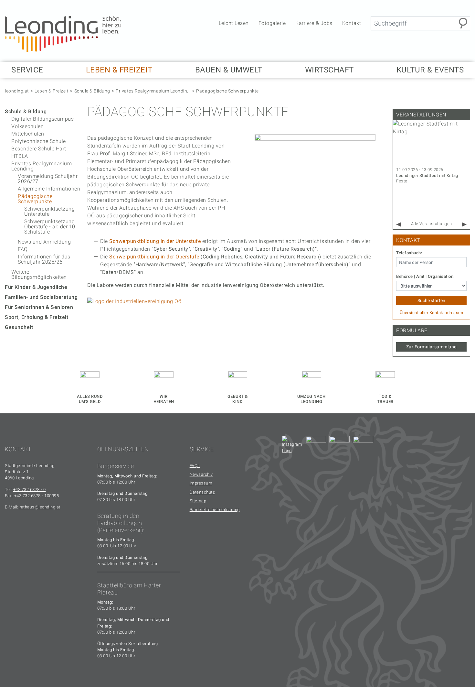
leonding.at (17, 90)
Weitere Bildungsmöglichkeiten (39, 274)
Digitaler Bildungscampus (42, 119)
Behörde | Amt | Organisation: (425, 276)
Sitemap (198, 500)
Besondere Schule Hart (38, 149)
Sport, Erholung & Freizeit (36, 317)
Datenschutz (202, 492)
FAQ (23, 249)
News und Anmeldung (44, 242)
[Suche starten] (463, 23)
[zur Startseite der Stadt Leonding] (63, 34)
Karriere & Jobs (313, 23)
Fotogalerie (272, 23)
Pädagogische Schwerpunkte (227, 90)
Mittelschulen (27, 134)
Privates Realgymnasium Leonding (41, 166)
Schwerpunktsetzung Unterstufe (49, 211)
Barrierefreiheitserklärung (215, 509)
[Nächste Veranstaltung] (464, 224)
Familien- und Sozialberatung (41, 297)
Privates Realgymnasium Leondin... (153, 90)
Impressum (201, 483)
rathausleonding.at (39, 507)
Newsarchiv (201, 474)
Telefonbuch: (409, 253)
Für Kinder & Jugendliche (36, 287)
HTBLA (19, 156)
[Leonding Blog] (339, 446)
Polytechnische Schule (38, 141)
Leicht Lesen (234, 23)
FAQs (195, 465)
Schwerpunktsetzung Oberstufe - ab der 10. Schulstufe (50, 226)
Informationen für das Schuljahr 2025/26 (44, 259)
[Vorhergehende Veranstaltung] (398, 224)
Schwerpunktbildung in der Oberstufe (154, 257)
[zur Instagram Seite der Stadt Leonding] (292, 446)
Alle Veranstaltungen (431, 223)
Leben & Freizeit (52, 90)
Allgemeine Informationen (49, 189)
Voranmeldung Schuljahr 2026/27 (48, 178)
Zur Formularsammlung (431, 346)
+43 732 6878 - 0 (29, 489)
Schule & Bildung (92, 90)
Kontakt (351, 23)
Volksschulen (27, 126)
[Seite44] (363, 446)
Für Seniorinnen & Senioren (39, 307)
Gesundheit (19, 327)
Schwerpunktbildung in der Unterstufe (155, 241)
